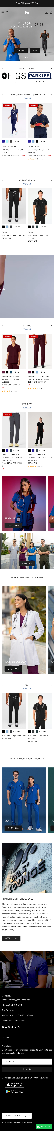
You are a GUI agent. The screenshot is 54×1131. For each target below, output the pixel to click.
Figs (27, 685)
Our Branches (8, 1010)
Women (20, 50)
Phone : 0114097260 (12, 1005)
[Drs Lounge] (27, 12)
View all (27, 98)
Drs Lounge (12, 1122)
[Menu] (3, 12)
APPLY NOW (11, 938)
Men (35, 50)
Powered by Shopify (24, 1122)
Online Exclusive (27, 180)
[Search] (8, 12)
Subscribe (27, 1069)
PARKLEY (27, 404)
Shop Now (27, 563)
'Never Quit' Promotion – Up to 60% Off (27, 3)
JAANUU (27, 326)
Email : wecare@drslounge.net (16, 999)
